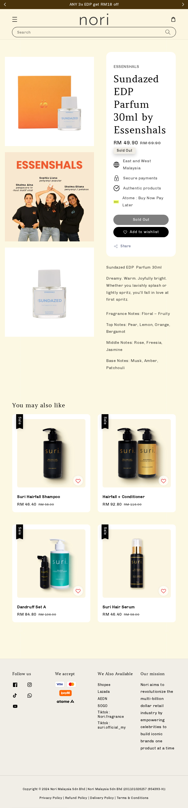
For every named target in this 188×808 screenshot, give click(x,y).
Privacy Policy (50, 798)
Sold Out (141, 219)
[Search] (168, 32)
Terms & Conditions (133, 798)
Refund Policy (76, 798)
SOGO (102, 706)
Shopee (104, 685)
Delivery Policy (102, 798)
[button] (14, 19)
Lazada (104, 692)
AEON (102, 699)
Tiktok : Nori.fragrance (111, 714)
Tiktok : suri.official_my (112, 725)
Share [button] (125, 246)
